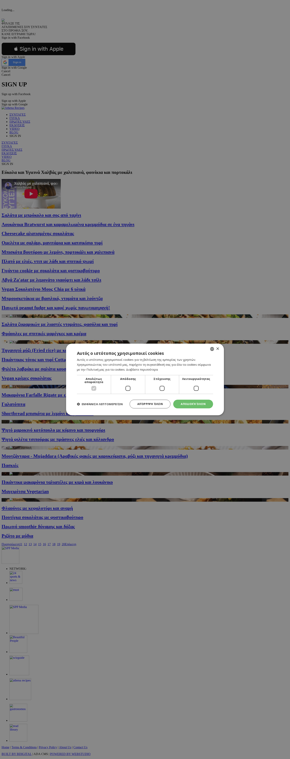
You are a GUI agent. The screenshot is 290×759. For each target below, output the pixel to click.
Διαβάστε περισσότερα (142, 369)
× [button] (217, 348)
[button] (100, 404)
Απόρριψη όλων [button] (150, 404)
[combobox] (212, 349)
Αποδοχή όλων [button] (193, 404)
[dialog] (145, 379)
